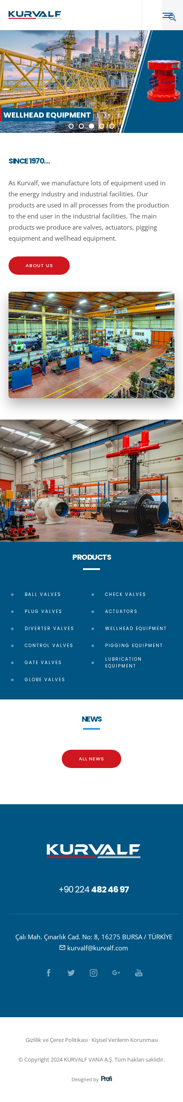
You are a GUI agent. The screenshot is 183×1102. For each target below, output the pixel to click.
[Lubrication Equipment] (132, 662)
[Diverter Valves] (51, 628)
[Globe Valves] (51, 679)
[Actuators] (132, 611)
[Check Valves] (132, 595)
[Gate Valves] (51, 662)
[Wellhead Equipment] (132, 628)
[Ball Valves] (51, 595)
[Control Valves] (51, 645)
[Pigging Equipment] (132, 645)
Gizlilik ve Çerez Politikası (57, 1040)
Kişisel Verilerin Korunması (125, 1040)
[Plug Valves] (51, 611)
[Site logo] (35, 15)
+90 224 (93, 889)
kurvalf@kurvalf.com (97, 948)
